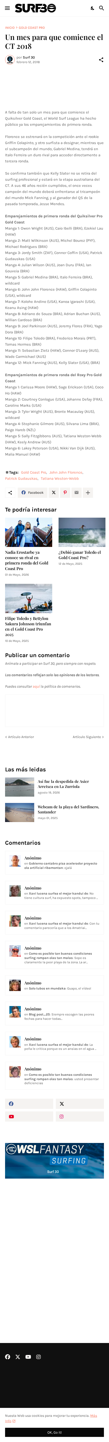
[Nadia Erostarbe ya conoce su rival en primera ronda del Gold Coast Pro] (28, 532)
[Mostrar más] (88, 493)
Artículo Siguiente (87, 737)
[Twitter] (54, 493)
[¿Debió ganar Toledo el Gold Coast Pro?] (82, 532)
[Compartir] (101, 59)
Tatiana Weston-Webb (60, 478)
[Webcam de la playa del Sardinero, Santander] (19, 812)
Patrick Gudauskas (21, 478)
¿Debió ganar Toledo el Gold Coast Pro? (80, 554)
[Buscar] (102, 8)
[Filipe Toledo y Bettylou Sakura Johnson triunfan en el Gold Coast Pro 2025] (28, 598)
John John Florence (65, 472)
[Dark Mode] (92, 8)
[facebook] (29, 1104)
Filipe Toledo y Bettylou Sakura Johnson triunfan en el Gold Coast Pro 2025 (28, 626)
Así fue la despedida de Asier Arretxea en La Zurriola (63, 784)
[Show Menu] (7, 8)
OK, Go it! (54, 1432)
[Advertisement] (54, 1247)
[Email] (76, 493)
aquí (36, 686)
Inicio (10, 27)
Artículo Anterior (21, 737)
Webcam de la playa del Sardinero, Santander (68, 809)
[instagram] (80, 1116)
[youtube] (29, 1116)
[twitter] (80, 1104)
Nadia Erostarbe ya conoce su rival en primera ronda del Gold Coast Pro (26, 560)
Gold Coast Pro (32, 27)
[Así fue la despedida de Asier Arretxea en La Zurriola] (19, 787)
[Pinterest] (65, 493)
